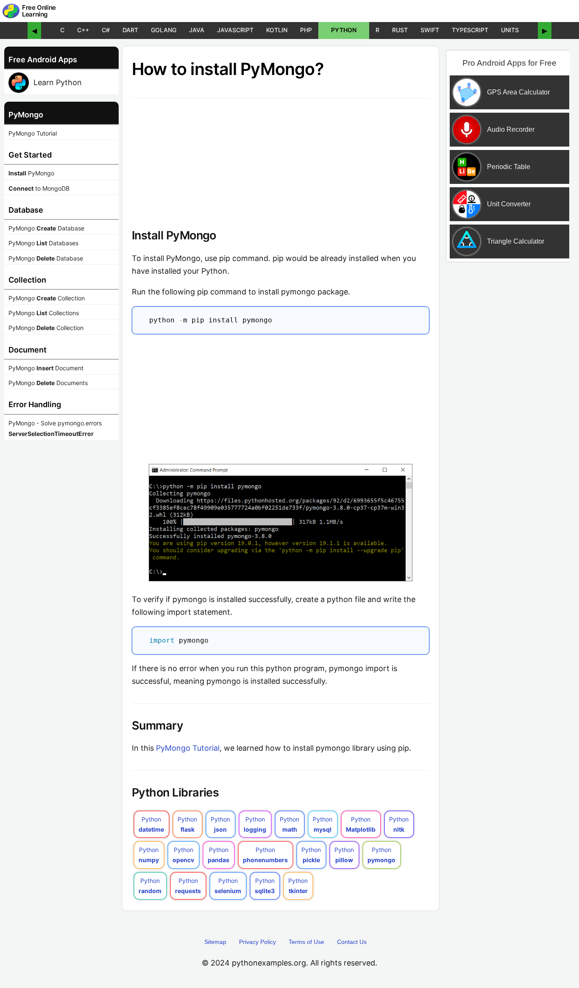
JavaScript (235, 29)
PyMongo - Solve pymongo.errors (55, 428)
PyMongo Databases (43, 243)
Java (196, 29)
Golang (163, 29)
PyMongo (31, 173)
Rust (400, 29)
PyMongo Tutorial (32, 133)
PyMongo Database (46, 228)
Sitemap (215, 941)
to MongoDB (39, 188)
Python (343, 29)
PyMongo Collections (43, 312)
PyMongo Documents (48, 382)
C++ (83, 29)
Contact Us (352, 941)
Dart (130, 29)
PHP (306, 29)
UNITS (510, 29)
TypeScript (470, 29)
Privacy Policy (257, 941)
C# (106, 29)
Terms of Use (306, 941)
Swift (429, 29)
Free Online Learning (39, 11)
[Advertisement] (280, 397)
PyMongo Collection (46, 298)
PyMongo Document (46, 368)
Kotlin (276, 29)
